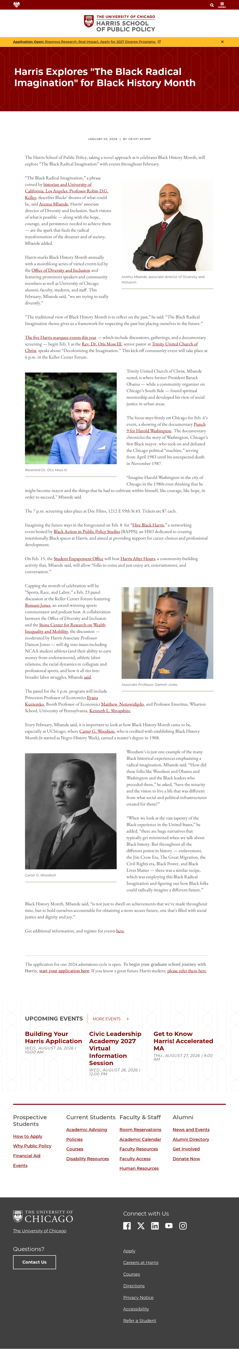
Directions (134, 1286)
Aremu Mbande (53, 204)
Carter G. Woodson (97, 731)
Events (20, 1165)
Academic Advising (86, 1129)
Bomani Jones (37, 605)
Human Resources (139, 1168)
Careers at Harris (140, 1262)
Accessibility (136, 1309)
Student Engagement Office (78, 558)
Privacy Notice (138, 1297)
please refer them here (186, 971)
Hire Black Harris (148, 525)
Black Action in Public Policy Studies (87, 531)
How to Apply (27, 1136)
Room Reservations (140, 1129)
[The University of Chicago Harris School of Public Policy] (119, 23)
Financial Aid (26, 1155)
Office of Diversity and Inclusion (61, 270)
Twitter (141, 1226)
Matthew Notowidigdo (122, 704)
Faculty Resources (139, 1149)
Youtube (169, 1226)
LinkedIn (155, 1226)
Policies (74, 1139)
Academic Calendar (140, 1139)
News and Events (191, 1129)
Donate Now (186, 1158)
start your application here (64, 970)
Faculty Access (135, 1158)
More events (107, 1019)
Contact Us (34, 1262)
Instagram (183, 1226)
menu (222, 7)
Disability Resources (87, 1158)
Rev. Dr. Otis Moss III (102, 344)
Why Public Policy (32, 1146)
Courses (74, 1149)
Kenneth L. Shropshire (109, 711)
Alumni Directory (191, 1139)
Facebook (127, 1226)
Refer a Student (139, 1320)
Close (222, 42)
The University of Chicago (39, 1231)
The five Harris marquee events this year (60, 337)
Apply (129, 1251)
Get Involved (186, 1149)
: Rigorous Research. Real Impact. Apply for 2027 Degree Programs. (84, 42)
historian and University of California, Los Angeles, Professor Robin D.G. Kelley (66, 190)
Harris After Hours (137, 558)
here (120, 931)
